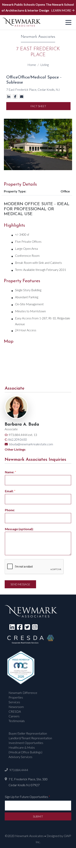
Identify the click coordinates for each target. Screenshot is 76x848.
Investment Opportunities (26, 743)
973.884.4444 (18, 770)
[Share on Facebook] (16, 96)
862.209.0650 (17, 439)
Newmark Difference (23, 692)
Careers (14, 716)
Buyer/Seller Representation (28, 733)
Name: (10, 472)
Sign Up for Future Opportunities (27, 797)
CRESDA (15, 711)
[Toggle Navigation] (68, 22)
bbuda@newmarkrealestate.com (31, 444)
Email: (10, 491)
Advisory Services (20, 757)
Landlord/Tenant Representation (30, 738)
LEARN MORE (61, 10)
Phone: (10, 510)
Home (31, 64)
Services (14, 702)
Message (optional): (19, 529)
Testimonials (17, 721)
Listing (44, 64)
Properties (16, 697)
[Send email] (22, 96)
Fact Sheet (38, 106)
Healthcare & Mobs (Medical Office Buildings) (25, 750)
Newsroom (16, 707)
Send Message (20, 584)
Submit (38, 816)
